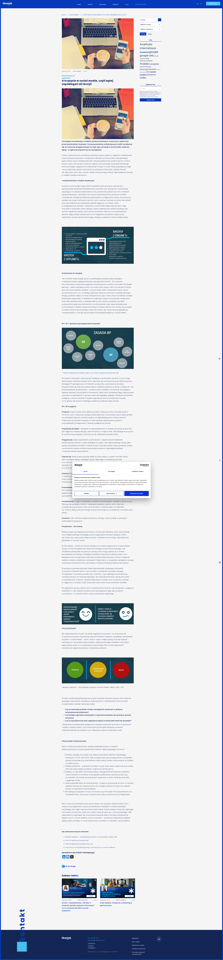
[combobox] (150, 24)
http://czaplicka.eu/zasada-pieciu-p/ (78, 373)
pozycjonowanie (148, 69)
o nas (79, 4)
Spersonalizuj (110, 493)
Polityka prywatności (138, 949)
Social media (77, 71)
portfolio (102, 4)
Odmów (86, 493)
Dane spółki (135, 942)
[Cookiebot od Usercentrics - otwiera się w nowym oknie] (141, 465)
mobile (144, 64)
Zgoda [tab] (85, 471)
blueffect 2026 (140, 4)
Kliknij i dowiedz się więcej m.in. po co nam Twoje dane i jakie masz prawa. (150, 95)
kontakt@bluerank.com (96, 940)
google (153, 52)
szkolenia (151, 74)
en (198, 4)
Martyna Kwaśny (121, 900)
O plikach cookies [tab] (138, 471)
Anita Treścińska (82, 900)
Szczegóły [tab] (111, 471)
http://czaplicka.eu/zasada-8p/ (106, 373)
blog (126, 4)
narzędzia (154, 64)
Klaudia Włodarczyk (68, 76)
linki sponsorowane (146, 59)
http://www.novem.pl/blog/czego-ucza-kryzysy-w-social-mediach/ (90, 847)
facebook (144, 52)
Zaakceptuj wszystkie (136, 493)
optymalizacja (145, 67)
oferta (90, 4)
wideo (143, 77)
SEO (148, 72)
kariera (115, 4)
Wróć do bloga (69, 866)
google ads (147, 55)
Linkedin (91, 946)
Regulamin (135, 938)
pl (201, 4)
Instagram (91, 948)
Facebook (91, 943)
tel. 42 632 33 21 (93, 938)
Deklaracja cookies (138, 945)
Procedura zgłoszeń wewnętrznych (138, 953)
